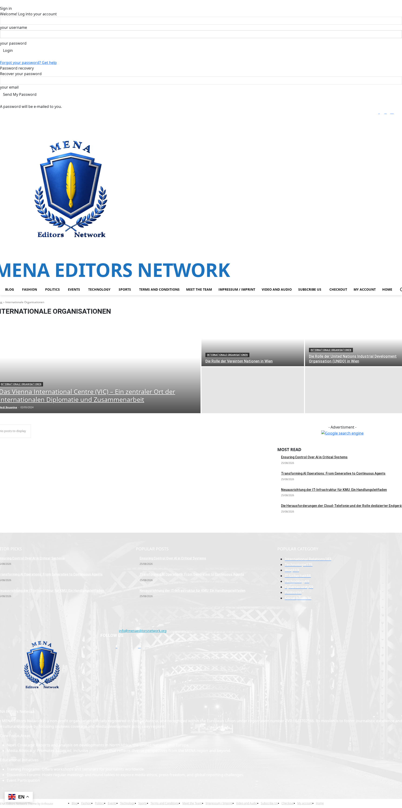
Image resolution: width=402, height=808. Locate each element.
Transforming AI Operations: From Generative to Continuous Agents (333, 473)
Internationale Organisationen (227, 355)
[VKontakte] (150, 646)
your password (13, 43)
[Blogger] (105, 646)
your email (9, 87)
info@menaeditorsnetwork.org (143, 630)
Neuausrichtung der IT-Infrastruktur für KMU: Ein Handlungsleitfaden (334, 490)
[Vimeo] (398, 112)
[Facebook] (379, 112)
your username (13, 27)
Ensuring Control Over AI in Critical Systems (314, 457)
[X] (392, 112)
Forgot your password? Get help (28, 62)
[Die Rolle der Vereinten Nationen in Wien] (252, 343)
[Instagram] (385, 112)
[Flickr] (127, 646)
